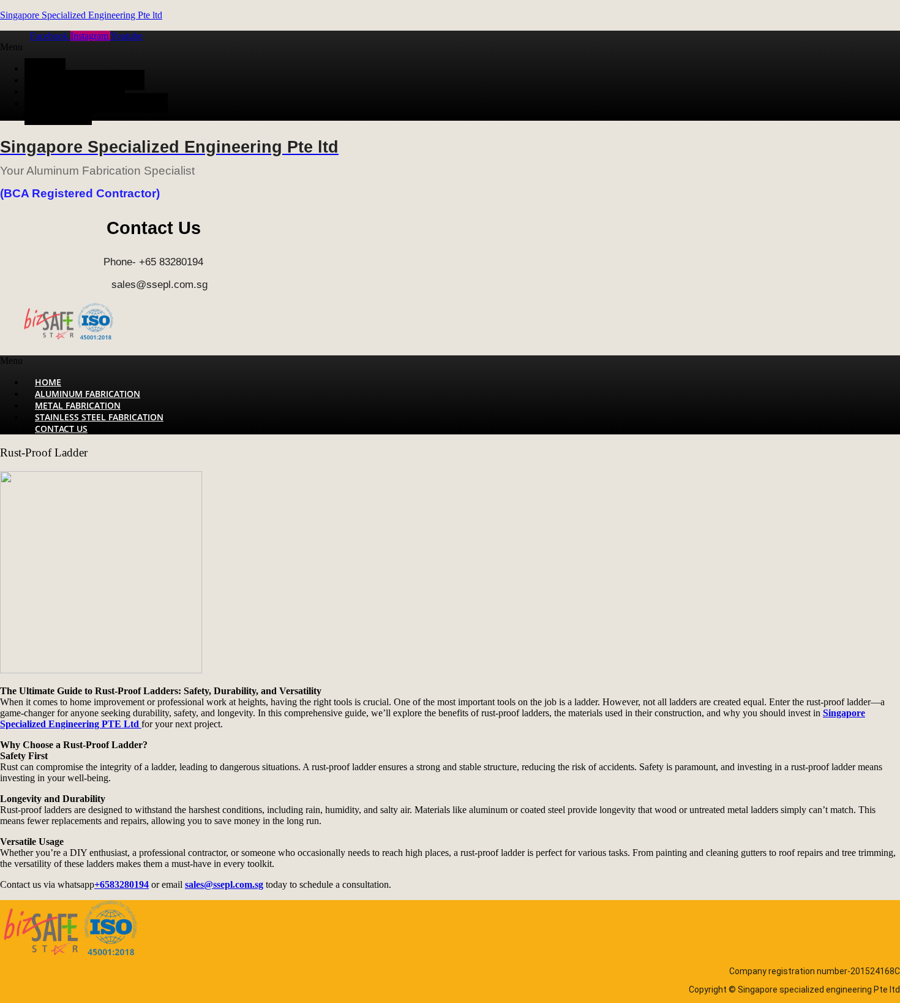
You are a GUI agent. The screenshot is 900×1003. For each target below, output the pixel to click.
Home (45, 68)
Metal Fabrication (75, 91)
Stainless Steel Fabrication (96, 103)
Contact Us (58, 115)
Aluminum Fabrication (84, 80)
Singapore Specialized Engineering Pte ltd (81, 15)
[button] (360, 47)
